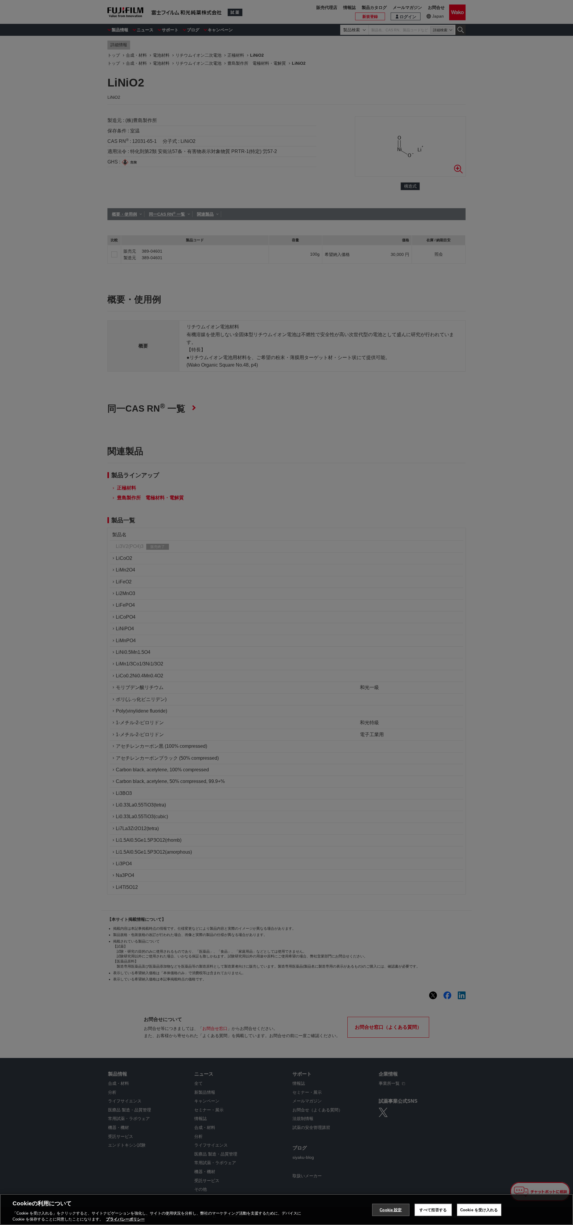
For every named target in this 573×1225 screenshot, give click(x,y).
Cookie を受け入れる (479, 1210)
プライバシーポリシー (125, 1219)
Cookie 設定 (391, 1210)
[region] (286, 1209)
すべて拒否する (433, 1210)
